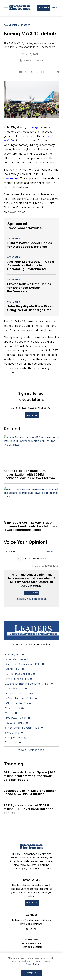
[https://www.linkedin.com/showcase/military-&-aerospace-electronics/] (31, 929)
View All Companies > (31, 749)
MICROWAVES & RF (31, 943)
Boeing (33, 127)
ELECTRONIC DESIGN (31, 947)
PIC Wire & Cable (15, 722)
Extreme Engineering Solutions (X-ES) (27, 683)
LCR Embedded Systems (19, 703)
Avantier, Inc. (12, 654)
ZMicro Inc (11, 742)
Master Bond (12, 708)
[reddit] (37, 71)
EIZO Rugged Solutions (18, 673)
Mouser (9, 713)
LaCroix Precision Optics (19, 698)
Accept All (31, 973)
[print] (57, 71)
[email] (42, 71)
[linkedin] (26, 71)
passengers (11, 178)
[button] (6, 8)
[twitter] (31, 71)
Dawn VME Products (17, 659)
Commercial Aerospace (17, 25)
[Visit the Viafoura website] (51, 566)
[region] (31, 559)
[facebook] (20, 71)
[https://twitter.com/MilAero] (35, 929)
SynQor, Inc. (12, 732)
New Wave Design (15, 717)
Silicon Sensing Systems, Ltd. (22, 727)
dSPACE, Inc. (12, 669)
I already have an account (32, 598)
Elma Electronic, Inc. (17, 678)
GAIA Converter (14, 688)
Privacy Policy (32, 964)
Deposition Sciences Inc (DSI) (23, 664)
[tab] (12, 551)
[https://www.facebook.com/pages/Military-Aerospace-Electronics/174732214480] (26, 929)
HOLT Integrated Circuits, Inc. (22, 693)
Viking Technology (15, 737)
